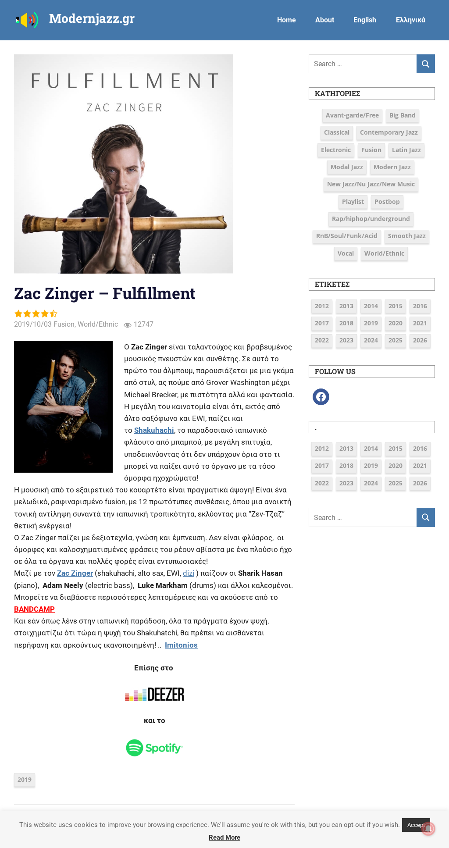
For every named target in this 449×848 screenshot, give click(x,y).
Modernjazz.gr (92, 18)
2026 (420, 340)
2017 (322, 323)
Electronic (336, 150)
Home (286, 20)
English (364, 20)
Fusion (64, 324)
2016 (420, 306)
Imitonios (181, 645)
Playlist (353, 201)
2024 (371, 340)
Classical (336, 132)
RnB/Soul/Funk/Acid (347, 236)
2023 (346, 340)
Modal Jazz (347, 167)
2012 (322, 306)
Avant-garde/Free (352, 115)
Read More (224, 837)
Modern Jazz (392, 167)
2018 (346, 323)
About (324, 20)
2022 (322, 340)
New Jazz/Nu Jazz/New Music (371, 184)
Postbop (387, 201)
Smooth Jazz (407, 236)
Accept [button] (416, 825)
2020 (395, 323)
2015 (395, 306)
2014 (371, 306)
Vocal (346, 253)
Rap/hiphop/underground (371, 218)
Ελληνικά (410, 20)
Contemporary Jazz (389, 132)
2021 (420, 323)
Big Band (402, 115)
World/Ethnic (98, 324)
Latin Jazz (406, 150)
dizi (188, 573)
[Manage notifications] (428, 829)
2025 (395, 340)
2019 (25, 779)
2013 (346, 306)
